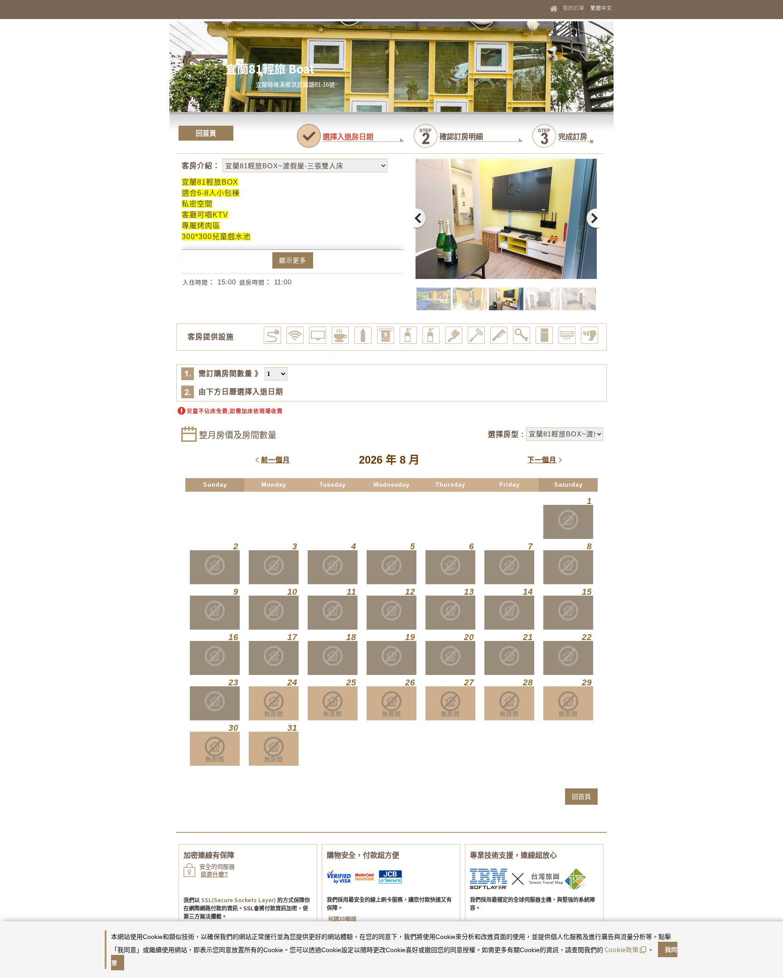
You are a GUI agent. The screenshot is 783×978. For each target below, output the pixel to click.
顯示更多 (292, 260)
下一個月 (541, 460)
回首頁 (206, 133)
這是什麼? (214, 874)
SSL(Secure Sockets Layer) (238, 900)
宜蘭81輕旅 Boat (269, 68)
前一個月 (275, 460)
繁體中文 (601, 8)
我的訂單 (574, 8)
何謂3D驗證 (342, 918)
